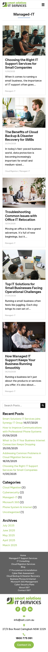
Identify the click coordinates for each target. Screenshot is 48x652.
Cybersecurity (11, 492)
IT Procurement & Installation (23, 570)
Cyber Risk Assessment (23, 573)
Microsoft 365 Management (24, 581)
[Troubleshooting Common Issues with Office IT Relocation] (24, 212)
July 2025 (8, 525)
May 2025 (9, 535)
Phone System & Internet (17, 507)
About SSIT (24, 587)
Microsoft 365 (11, 502)
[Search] (42, 405)
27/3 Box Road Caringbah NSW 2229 (24, 629)
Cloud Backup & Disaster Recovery (23, 576)
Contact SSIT (24, 590)
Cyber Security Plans (24, 584)
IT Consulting (23, 561)
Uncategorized (11, 512)
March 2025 (10, 545)
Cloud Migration (11, 171)
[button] (17, 609)
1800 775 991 (24, 638)
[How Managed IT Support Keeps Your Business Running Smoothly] (24, 358)
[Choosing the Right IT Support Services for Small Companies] (24, 60)
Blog (23, 567)
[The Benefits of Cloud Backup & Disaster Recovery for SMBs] (24, 136)
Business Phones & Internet (23, 579)
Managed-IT (10, 91)
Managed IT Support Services (23, 558)
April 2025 (9, 540)
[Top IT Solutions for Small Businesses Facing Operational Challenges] (24, 284)
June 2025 (9, 530)
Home (23, 555)
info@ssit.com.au (24, 619)
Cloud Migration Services (23, 564)
